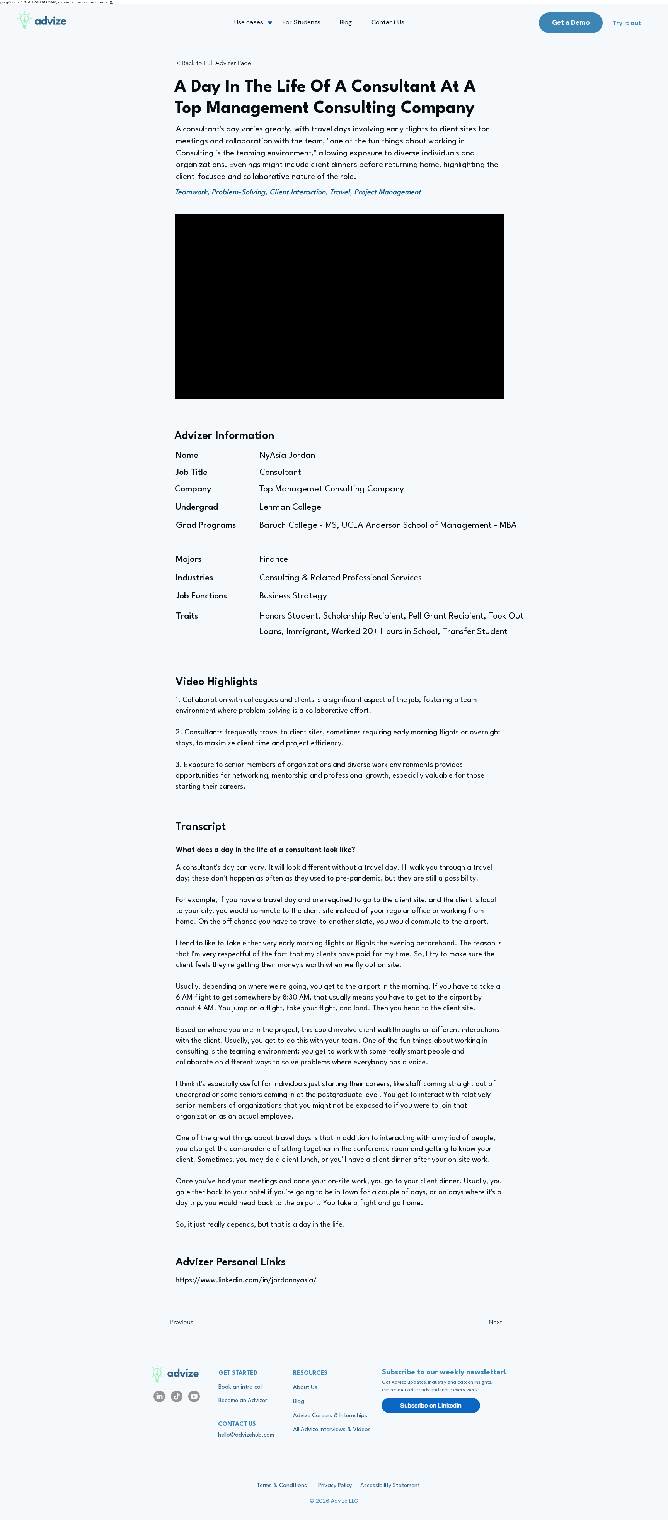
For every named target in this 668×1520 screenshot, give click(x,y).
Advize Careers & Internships (330, 1416)
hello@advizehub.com (246, 1435)
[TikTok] (176, 1396)
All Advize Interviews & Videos (332, 1430)
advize (183, 1374)
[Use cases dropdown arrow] (270, 22)
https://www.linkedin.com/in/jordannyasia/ (246, 1280)
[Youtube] (194, 1396)
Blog (298, 1401)
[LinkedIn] (159, 1396)
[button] (248, 22)
